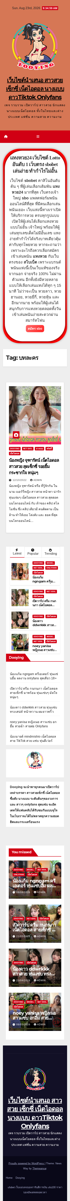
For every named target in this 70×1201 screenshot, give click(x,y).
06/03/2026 (23, 1024)
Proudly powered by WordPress (27, 1163)
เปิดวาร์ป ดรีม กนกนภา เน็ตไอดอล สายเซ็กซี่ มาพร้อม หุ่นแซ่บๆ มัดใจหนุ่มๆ (34, 693)
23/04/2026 (23, 980)
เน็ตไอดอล (14, 453)
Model (50, 563)
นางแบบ (39, 449)
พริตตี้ (49, 449)
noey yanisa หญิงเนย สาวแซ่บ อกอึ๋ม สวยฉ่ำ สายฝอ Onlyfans (43, 652)
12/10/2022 (20, 480)
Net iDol (27, 449)
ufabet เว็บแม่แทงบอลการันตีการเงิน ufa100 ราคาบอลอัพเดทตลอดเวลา (35, 1190)
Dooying (20, 1177)
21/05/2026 (23, 936)
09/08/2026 (23, 892)
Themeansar (39, 1168)
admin (37, 480)
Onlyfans (51, 568)
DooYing (14, 449)
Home (9, 1177)
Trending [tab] (51, 553)
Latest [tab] (17, 553)
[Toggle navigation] (37, 137)
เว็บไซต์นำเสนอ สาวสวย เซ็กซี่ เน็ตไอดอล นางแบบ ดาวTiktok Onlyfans (35, 88)
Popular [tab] (32, 553)
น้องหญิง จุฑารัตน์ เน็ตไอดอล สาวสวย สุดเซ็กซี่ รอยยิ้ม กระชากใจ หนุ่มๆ (34, 466)
